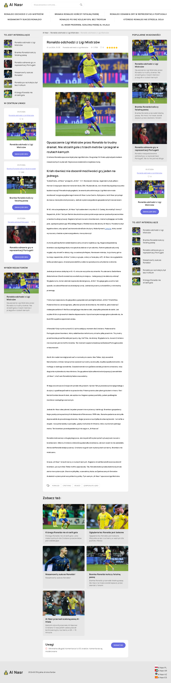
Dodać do (118, 645)
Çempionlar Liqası (91, 486)
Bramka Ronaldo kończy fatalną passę (77, 14)
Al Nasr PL (162, 667)
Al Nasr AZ (162, 674)
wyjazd (77, 486)
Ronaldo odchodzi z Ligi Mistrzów (21, 146)
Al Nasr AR (162, 670)
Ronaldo (55, 486)
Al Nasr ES (162, 677)
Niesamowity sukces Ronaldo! (60, 574)
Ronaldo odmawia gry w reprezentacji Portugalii (21, 249)
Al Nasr (16, 4)
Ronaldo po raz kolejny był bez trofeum (83, 19)
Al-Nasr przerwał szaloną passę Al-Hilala (62, 620)
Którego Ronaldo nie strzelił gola (61, 532)
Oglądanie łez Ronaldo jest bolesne (106, 532)
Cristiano (67, 486)
